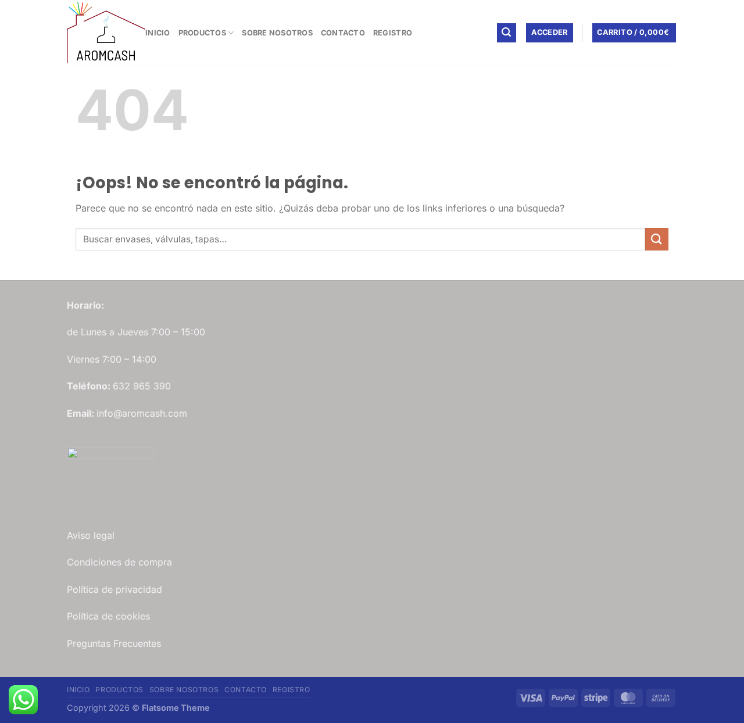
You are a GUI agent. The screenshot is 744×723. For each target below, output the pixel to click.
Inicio (157, 32)
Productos (202, 32)
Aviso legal (91, 535)
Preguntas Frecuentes (114, 643)
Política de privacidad (114, 589)
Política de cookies (108, 616)
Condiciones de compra (119, 562)
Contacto (343, 32)
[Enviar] (656, 239)
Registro (392, 32)
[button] (507, 32)
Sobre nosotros (277, 32)
